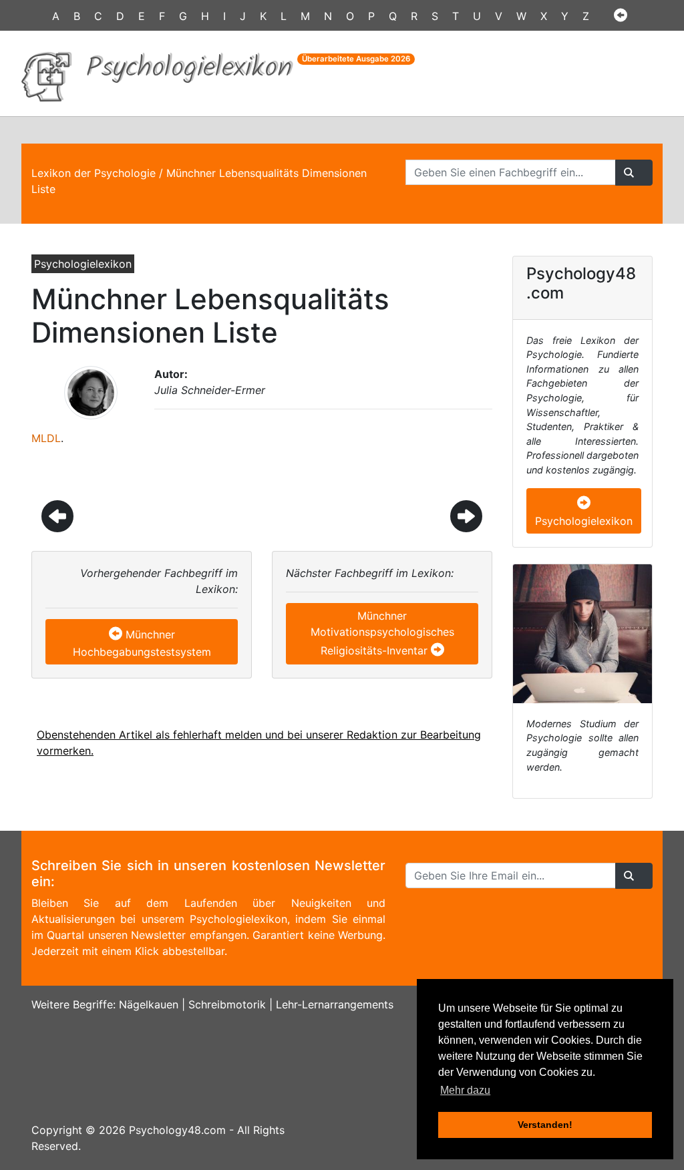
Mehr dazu (465, 1090)
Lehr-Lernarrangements (334, 1004)
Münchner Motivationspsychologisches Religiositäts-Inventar (382, 633)
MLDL (46, 438)
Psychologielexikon (584, 521)
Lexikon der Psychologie (93, 173)
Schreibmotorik (227, 1004)
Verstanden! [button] (545, 1124)
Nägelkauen (148, 1004)
